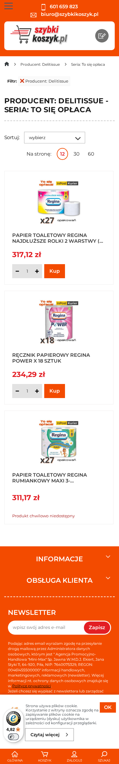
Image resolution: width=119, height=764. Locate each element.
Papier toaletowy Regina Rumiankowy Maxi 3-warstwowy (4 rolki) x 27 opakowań (49, 477)
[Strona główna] (6, 65)
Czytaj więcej (45, 734)
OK (108, 707)
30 (77, 154)
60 (91, 154)
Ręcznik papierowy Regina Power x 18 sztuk (51, 357)
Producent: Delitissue (46, 81)
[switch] (13, 736)
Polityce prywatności (31, 686)
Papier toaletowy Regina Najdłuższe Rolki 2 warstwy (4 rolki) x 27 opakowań (57, 237)
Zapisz (97, 627)
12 (62, 154)
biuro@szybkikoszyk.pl (69, 14)
